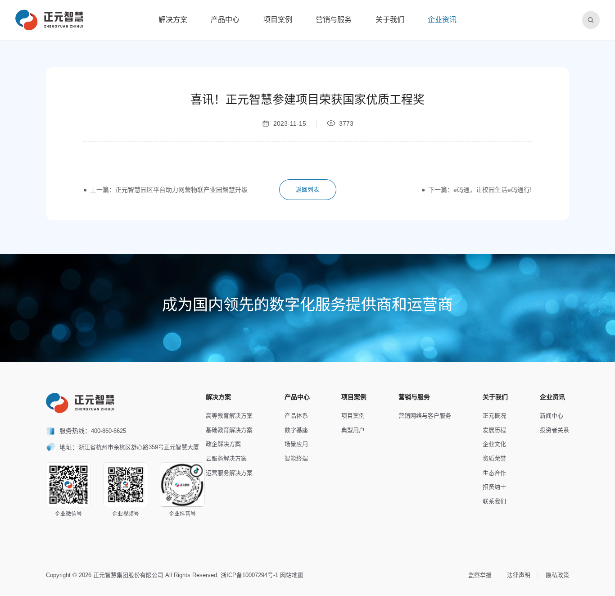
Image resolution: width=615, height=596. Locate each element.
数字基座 (296, 430)
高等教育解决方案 (229, 415)
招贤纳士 (494, 486)
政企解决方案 (223, 444)
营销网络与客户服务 (424, 415)
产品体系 (296, 415)
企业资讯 (442, 19)
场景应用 (296, 444)
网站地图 (291, 575)
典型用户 (353, 430)
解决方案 (172, 19)
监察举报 (480, 575)
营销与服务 (334, 19)
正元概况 (494, 415)
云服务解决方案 (226, 458)
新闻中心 (551, 415)
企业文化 (494, 444)
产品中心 (225, 19)
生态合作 (494, 472)
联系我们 (494, 501)
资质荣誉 (494, 458)
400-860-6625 (108, 431)
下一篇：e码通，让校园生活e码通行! (480, 189)
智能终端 (296, 458)
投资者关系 (554, 430)
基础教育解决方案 (229, 430)
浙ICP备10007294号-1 (249, 575)
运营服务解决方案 (229, 472)
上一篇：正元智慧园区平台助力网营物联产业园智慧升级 (169, 189)
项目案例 (277, 19)
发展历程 (494, 430)
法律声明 (518, 575)
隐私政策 (557, 575)
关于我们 (389, 19)
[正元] (49, 20)
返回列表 (307, 189)
